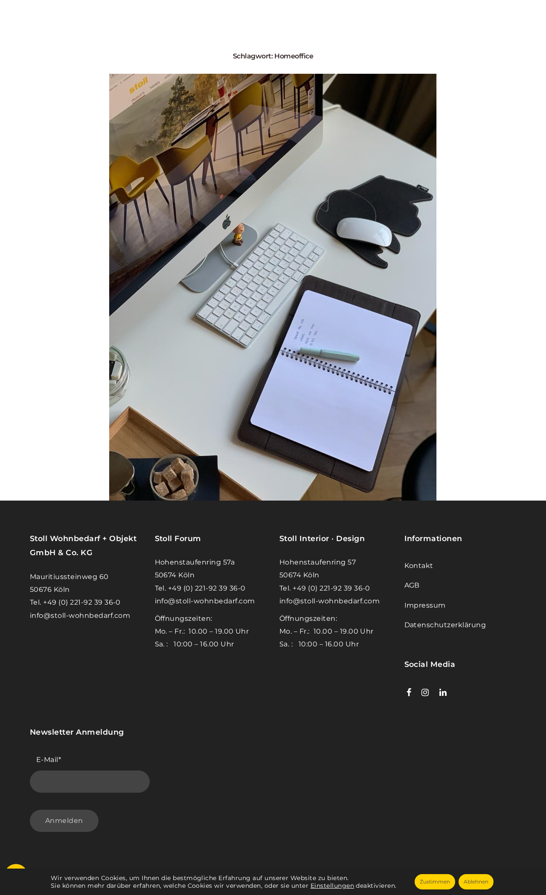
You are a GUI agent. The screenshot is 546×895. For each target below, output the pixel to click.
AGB (412, 585)
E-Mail (48, 760)
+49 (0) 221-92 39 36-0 (82, 602)
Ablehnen (476, 881)
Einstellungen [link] (332, 885)
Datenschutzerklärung (445, 625)
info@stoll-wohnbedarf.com (80, 615)
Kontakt (418, 566)
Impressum (425, 605)
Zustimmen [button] (435, 881)
